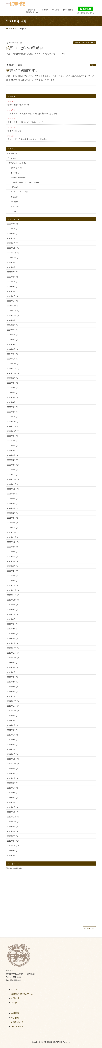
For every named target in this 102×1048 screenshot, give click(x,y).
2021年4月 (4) (12, 513)
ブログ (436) (12, 158)
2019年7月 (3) (12, 614)
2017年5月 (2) (12, 735)
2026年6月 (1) (12, 229)
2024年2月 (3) (12, 354)
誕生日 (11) (15, 202)
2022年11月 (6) (13, 426)
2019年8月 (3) (12, 610)
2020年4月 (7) (12, 571)
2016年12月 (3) (13, 759)
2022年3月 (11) (13, 465)
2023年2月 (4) (12, 412)
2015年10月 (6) (13, 822)
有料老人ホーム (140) (17, 163)
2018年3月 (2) (12, 687)
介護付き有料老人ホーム (22, 994)
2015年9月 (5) (12, 826)
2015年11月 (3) (13, 817)
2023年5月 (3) (12, 397)
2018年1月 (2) (12, 696)
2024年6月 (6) (12, 335)
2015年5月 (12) (13, 846)
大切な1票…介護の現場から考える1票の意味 (27, 139)
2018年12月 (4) (13, 648)
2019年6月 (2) (12, 619)
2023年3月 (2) (12, 407)
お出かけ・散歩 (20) (18, 177)
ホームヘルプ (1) (15, 206)
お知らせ (15, 998)
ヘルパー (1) (15, 211)
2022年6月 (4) (12, 450)
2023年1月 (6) (12, 417)
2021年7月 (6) (12, 499)
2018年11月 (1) (13, 653)
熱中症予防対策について (18, 105)
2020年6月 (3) (12, 561)
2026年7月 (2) (12, 224)
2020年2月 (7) (12, 581)
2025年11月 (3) (13, 253)
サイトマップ (17, 1026)
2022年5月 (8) (12, 455)
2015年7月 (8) (12, 836)
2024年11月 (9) (13, 311)
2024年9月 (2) (12, 320)
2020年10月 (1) (13, 542)
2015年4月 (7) (12, 851)
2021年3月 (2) (12, 518)
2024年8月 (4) (12, 325)
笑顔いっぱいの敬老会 (24, 48)
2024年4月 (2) (12, 344)
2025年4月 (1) (12, 287)
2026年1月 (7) (12, 243)
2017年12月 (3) (13, 701)
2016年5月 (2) (12, 788)
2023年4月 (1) (12, 402)
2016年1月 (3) (12, 807)
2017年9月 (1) (12, 716)
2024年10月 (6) (13, 315)
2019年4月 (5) (12, 629)
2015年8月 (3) (12, 831)
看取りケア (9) (16, 168)
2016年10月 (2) (13, 764)
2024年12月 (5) (13, 306)
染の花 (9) (15, 197)
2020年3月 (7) (12, 576)
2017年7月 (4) (12, 725)
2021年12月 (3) (13, 479)
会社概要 (15, 1013)
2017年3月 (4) (12, 745)
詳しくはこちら (89, 928)
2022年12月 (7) (13, 422)
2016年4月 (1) (12, 793)
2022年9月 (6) (12, 436)
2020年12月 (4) (13, 532)
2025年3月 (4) (12, 291)
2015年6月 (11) (13, 841)
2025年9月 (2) (12, 262)
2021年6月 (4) (12, 503)
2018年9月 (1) (12, 663)
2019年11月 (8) (13, 595)
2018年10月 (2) (13, 658)
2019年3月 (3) (12, 634)
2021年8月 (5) (12, 494)
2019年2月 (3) (12, 638)
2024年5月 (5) (12, 340)
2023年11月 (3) (13, 368)
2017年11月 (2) (13, 706)
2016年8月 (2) (12, 773)
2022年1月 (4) (12, 475)
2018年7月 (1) (12, 672)
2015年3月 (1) (12, 855)
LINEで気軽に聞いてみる (85, 13)
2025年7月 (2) (12, 272)
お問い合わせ (17, 1022)
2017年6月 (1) (12, 730)
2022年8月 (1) (12, 441)
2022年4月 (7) (12, 460)
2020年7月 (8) (12, 556)
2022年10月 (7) (13, 431)
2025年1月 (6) (12, 301)
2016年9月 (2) (12, 769)
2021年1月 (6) (12, 528)
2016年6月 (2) (12, 783)
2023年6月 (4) (12, 393)
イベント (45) (16, 173)
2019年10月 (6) (13, 600)
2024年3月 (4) (12, 349)
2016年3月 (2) (12, 798)
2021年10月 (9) (13, 489)
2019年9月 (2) (12, 605)
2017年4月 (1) (12, 740)
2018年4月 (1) (12, 682)
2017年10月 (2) (13, 711)
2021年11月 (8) (13, 484)
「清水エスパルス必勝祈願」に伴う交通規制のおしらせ (32, 113)
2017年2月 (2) (12, 749)
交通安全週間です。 (22, 70)
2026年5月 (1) (12, 233)
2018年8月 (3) (12, 667)
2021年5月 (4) (12, 508)
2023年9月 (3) (12, 378)
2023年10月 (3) (13, 373)
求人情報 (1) (12, 153)
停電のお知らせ (14, 131)
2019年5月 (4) (12, 624)
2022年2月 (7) (12, 470)
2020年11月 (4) (13, 537)
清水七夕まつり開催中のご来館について (25, 122)
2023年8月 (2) (12, 383)
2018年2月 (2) (12, 691)
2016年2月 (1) (12, 802)
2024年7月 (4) (12, 330)
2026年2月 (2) (12, 238)
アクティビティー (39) (19, 192)
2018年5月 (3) (12, 677)
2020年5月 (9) (12, 566)
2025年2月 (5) (12, 296)
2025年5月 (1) (12, 282)
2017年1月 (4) (12, 754)
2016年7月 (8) (12, 778)
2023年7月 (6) (12, 388)
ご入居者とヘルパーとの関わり (84, 43)
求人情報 (15, 1018)
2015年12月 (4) (13, 812)
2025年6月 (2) (12, 277)
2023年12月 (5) (13, 364)
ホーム (14, 989)
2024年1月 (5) (12, 359)
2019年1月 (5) (12, 643)
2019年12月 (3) (13, 590)
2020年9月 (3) (12, 547)
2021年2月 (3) (12, 523)
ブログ (93, 65)
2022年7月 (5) (12, 446)
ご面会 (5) (15, 187)
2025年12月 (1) (13, 248)
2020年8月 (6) (12, 552)
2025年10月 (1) (13, 258)
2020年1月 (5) (12, 585)
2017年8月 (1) (12, 720)
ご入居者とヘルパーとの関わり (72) (25, 182)
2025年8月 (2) (12, 267)
